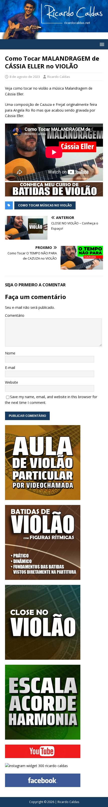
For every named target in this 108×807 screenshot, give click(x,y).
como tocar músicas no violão (45, 205)
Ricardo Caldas (58, 76)
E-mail (10, 367)
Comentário (14, 315)
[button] (101, 44)
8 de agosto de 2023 (25, 76)
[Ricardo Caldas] (54, 36)
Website (11, 382)
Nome (10, 353)
